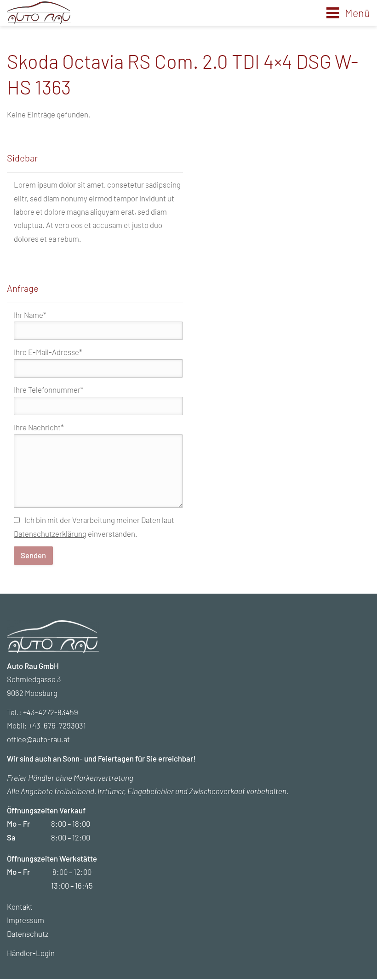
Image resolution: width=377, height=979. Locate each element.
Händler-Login (31, 952)
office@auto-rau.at (38, 739)
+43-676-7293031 (57, 725)
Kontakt (20, 906)
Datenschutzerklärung (50, 533)
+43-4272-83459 (50, 712)
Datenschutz (27, 933)
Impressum (25, 919)
